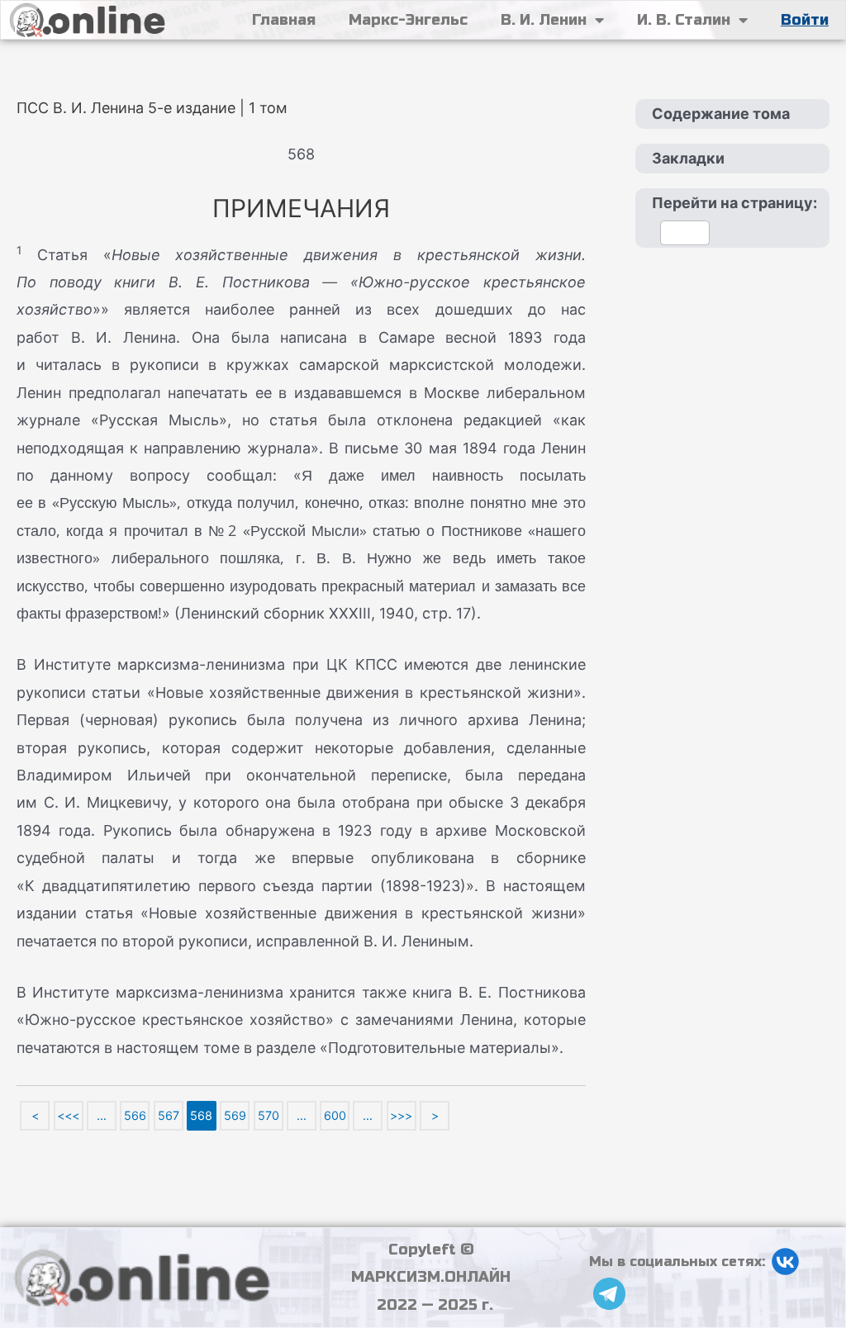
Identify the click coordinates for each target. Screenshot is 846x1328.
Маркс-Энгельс (408, 20)
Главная (284, 20)
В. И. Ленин (544, 20)
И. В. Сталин (683, 20)
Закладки (688, 158)
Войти (805, 20)
